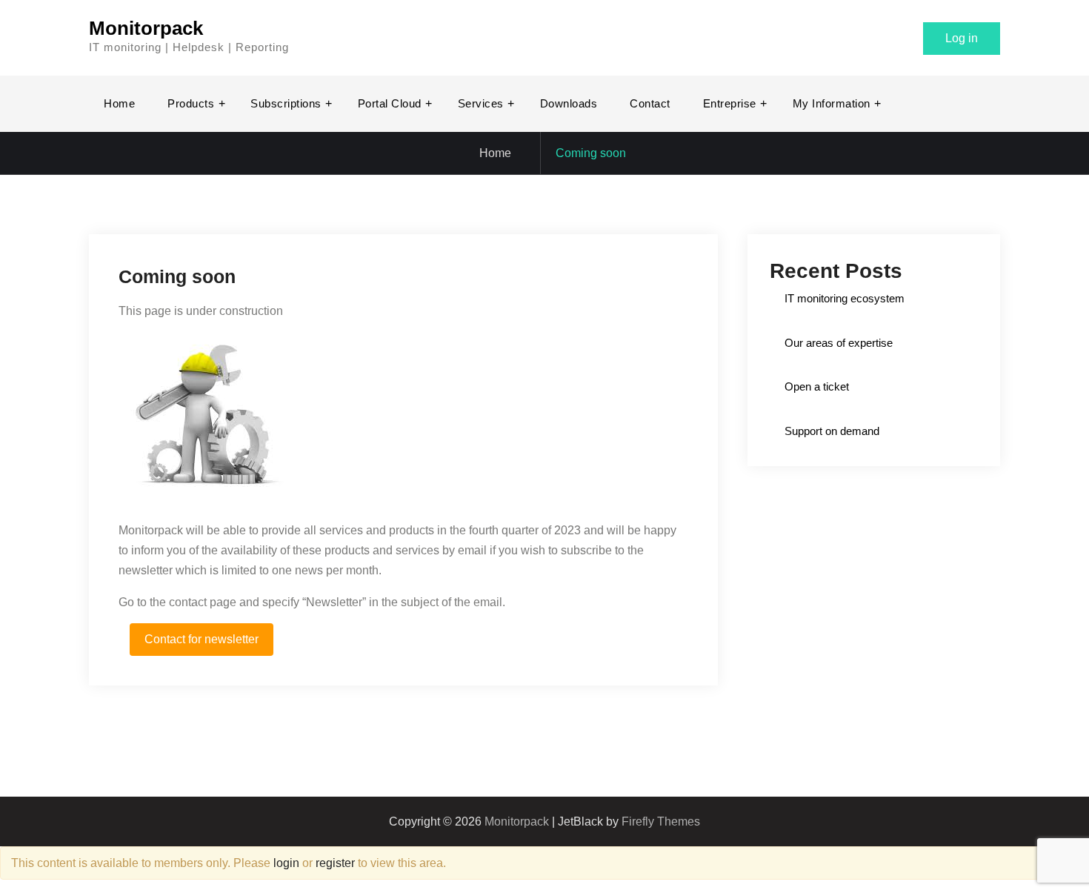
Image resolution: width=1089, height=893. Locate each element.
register (335, 863)
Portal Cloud (390, 103)
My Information (831, 103)
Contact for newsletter (201, 639)
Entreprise (729, 103)
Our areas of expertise (839, 342)
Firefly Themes (661, 821)
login (286, 863)
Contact (650, 103)
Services (481, 103)
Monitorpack (146, 28)
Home (119, 103)
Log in (961, 38)
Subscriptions (286, 103)
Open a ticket (817, 386)
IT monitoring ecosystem (845, 298)
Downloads (569, 103)
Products (190, 103)
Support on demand (832, 431)
